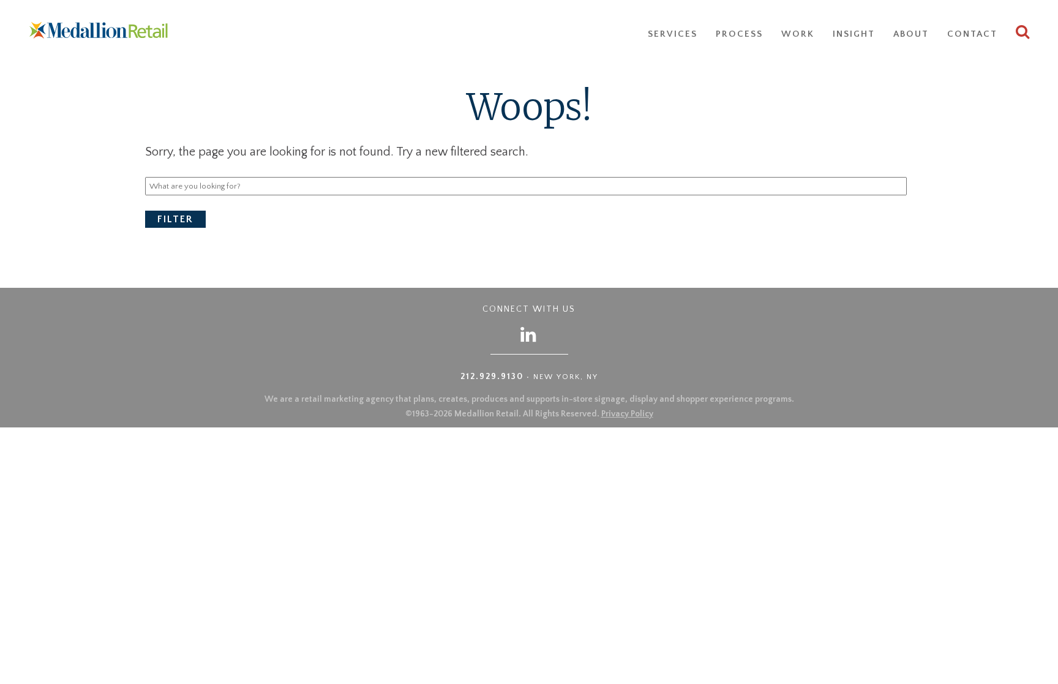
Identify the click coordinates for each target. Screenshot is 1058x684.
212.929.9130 (491, 376)
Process (739, 34)
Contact (972, 34)
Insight (854, 34)
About (911, 34)
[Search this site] (1023, 34)
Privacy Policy (627, 414)
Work (797, 34)
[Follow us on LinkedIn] (529, 334)
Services (672, 34)
